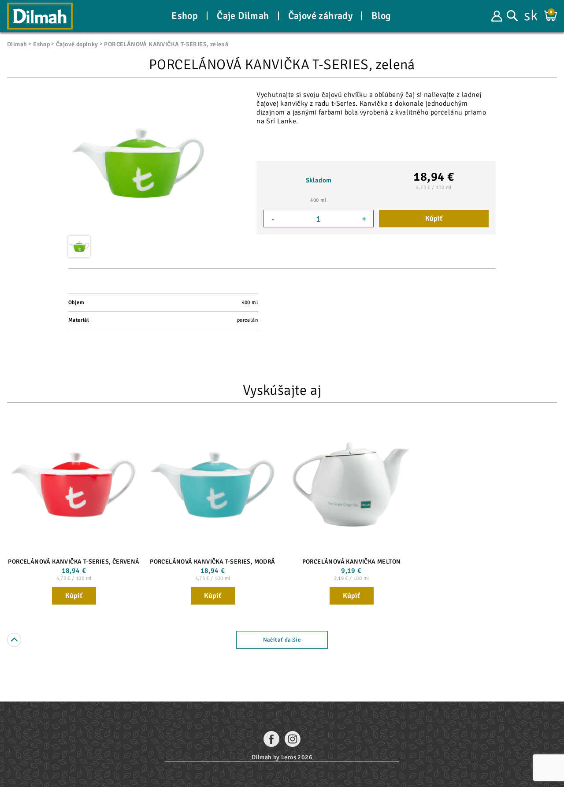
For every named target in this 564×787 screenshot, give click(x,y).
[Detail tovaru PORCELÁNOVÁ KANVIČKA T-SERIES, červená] (74, 484)
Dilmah (17, 44)
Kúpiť (433, 218)
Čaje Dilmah (243, 16)
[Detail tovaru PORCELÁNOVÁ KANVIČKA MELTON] (351, 484)
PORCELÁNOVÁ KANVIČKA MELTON (351, 561)
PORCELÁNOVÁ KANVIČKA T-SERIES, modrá (212, 561)
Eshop (184, 16)
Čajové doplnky (77, 44)
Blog (381, 16)
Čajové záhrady (320, 16)
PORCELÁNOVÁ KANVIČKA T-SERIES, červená (73, 561)
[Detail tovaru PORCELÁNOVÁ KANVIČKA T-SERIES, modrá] (212, 484)
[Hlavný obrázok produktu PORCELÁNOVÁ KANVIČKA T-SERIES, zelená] (138, 163)
